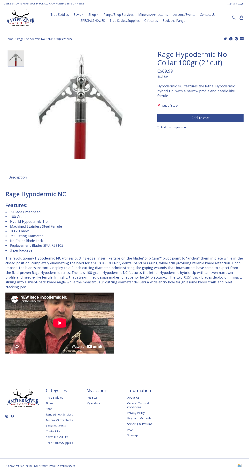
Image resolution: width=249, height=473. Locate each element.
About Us (133, 397)
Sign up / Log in (235, 3)
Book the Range (174, 21)
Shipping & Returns (139, 424)
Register (92, 397)
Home (9, 39)
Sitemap (132, 435)
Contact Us (207, 15)
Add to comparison (173, 127)
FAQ (130, 429)
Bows (49, 403)
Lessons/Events (184, 15)
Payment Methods (139, 418)
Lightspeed (69, 466)
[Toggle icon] (234, 17)
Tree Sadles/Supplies (125, 21)
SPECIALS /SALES (93, 21)
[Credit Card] (239, 466)
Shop (49, 409)
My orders (93, 403)
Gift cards (151, 21)
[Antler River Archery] (20, 17)
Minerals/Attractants (153, 15)
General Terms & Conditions (138, 405)
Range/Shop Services (118, 15)
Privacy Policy (136, 413)
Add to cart (200, 117)
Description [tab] (18, 177)
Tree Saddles (59, 15)
